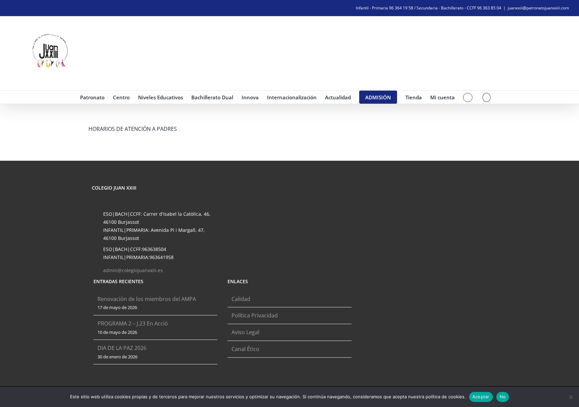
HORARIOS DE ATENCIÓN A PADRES (132, 129)
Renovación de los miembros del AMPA (147, 299)
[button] (486, 97)
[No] (570, 397)
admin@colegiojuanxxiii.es (133, 270)
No (503, 396)
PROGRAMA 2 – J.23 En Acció (133, 323)
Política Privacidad (255, 315)
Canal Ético (245, 349)
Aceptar (481, 396)
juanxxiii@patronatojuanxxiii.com (538, 8)
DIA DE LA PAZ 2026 (122, 348)
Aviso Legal (245, 332)
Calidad (241, 299)
